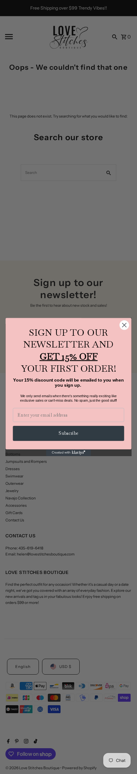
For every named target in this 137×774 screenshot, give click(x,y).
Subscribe (68, 433)
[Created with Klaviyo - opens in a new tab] (68, 452)
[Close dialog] (124, 325)
